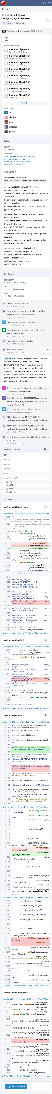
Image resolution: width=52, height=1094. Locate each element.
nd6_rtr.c (12, 492)
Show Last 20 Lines (41, 633)
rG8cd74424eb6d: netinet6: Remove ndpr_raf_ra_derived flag (19, 157)
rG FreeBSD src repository (15, 282)
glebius (12, 117)
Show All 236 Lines (26, 646)
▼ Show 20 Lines (43, 513)
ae (10, 112)
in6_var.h (12, 481)
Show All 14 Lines (26, 573)
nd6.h (11, 485)
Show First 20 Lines (10, 513)
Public (21, 23)
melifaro (13, 127)
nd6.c (11, 488)
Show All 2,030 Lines (25, 1076)
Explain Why (20, 405)
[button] (49, 3)
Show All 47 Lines (25, 985)
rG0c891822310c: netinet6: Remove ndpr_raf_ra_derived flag (19, 162)
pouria (12, 131)
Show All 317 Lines (26, 513)
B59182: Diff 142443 (15, 333)
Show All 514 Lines (26, 999)
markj (10, 425)
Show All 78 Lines (27, 722)
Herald (10, 311)
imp (11, 122)
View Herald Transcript (25, 314)
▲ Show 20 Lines (9, 633)
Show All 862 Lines (26, 897)
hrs (19, 31)
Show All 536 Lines (25, 633)
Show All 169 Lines (25, 708)
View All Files (26, 103)
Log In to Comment (16, 1086)
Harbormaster (13, 330)
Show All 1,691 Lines (26, 807)
